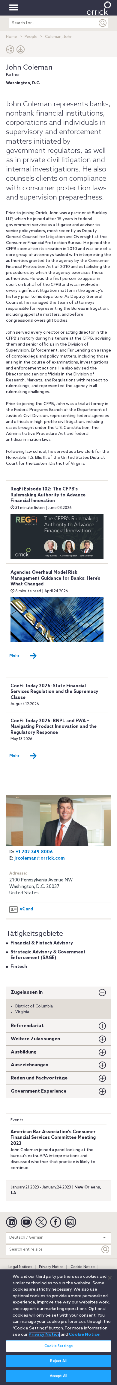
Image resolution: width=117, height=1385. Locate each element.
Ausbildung (24, 1052)
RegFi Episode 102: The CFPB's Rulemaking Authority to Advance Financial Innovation (48, 495)
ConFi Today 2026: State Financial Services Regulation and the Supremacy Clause (54, 691)
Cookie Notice (82, 1267)
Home (11, 37)
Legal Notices (20, 1267)
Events (16, 1120)
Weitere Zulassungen (35, 1039)
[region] (58, 1327)
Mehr (14, 656)
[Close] (109, 1277)
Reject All (58, 1361)
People (31, 37)
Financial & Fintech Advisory (41, 943)
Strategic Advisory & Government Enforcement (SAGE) (48, 955)
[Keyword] (105, 1249)
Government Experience (38, 1091)
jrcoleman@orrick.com (39, 858)
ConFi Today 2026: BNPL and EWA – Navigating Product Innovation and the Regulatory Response (53, 726)
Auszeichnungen (29, 1065)
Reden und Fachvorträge (39, 1078)
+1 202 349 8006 (34, 852)
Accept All (58, 1376)
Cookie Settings (58, 1346)
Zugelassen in (27, 992)
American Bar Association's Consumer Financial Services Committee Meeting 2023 (53, 1137)
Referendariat (27, 1026)
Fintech (18, 967)
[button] (10, 51)
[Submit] (103, 23)
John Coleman (29, 67)
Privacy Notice (51, 1267)
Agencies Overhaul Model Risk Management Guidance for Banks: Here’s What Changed (55, 578)
